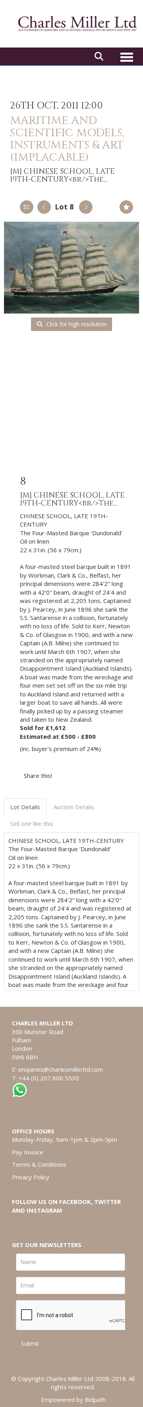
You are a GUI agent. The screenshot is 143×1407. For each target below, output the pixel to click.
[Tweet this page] (81, 776)
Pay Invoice (27, 1152)
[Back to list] (26, 207)
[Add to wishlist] (126, 207)
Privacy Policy (30, 1177)
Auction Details (74, 807)
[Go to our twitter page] (36, 1224)
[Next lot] (86, 207)
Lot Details (25, 807)
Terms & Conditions (39, 1164)
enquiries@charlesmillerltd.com (60, 1069)
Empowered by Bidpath (73, 1399)
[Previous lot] (44, 207)
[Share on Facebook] (65, 776)
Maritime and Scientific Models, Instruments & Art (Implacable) (67, 138)
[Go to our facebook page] (19, 1224)
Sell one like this (31, 823)
